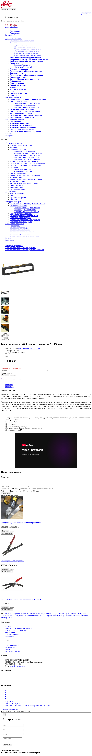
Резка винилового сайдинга (21, 113)
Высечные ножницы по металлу (26, 53)
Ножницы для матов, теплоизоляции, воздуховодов (22, 599)
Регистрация (86, 13)
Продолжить (6, 493)
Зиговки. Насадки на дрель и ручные (25, 79)
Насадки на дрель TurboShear (22, 109)
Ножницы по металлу (18, 45)
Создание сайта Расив (9, 709)
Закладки (8, 649)
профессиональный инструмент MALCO (30, 615)
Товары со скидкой (12, 703)
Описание (9, 385)
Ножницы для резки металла (25, 47)
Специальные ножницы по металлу (28, 49)
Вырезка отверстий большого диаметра (26, 71)
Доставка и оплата (12, 634)
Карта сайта (9, 701)
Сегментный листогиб (23, 67)
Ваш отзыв (5, 487)
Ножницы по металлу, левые (12, 561)
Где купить (9, 135)
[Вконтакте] (5, 677)
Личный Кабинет (12, 645)
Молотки (13, 43)
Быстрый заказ (7, 533)
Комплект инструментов (14, 119)
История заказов (11, 647)
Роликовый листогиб (22, 65)
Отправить (7, 745)
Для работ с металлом (13, 39)
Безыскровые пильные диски (22, 41)
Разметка (13, 95)
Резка (12, 91)
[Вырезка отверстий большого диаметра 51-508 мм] (18, 286)
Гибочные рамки (17, 81)
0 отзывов (5, 379)
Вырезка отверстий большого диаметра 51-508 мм (24, 250)
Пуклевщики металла (19, 69)
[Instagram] (5, 681)
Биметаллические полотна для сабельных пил (28, 99)
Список (4, 371)
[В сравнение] (15, 375)
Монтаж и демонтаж (18, 89)
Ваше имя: (5, 477)
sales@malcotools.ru (17, 666)
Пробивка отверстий (18, 93)
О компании (10, 632)
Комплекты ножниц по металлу (23, 127)
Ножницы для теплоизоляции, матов (25, 111)
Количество (5, 373)
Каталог (8, 133)
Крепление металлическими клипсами (25, 57)
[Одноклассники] (5, 679)
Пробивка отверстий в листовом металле (26, 61)
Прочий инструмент (18, 85)
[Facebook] (5, 675)
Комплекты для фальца (19, 123)
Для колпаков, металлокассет (22, 129)
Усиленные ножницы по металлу (27, 51)
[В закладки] (13, 375)
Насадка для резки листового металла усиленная (21, 523)
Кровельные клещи (18, 77)
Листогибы (14, 63)
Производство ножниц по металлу (18, 628)
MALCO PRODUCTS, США (29, 349)
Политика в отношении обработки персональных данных (27, 706)
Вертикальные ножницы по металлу (28, 55)
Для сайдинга (10, 87)
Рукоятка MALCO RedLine (15, 630)
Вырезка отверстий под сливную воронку (27, 75)
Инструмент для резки (14, 97)
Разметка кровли (17, 83)
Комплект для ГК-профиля (21, 125)
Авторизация (86, 15)
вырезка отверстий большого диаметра (36, 613)
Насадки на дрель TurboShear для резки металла (29, 59)
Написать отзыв (15, 379)
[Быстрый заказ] (11, 375)
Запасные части (16, 73)
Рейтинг (4, 491)
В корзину (5, 375)
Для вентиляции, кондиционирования (25, 131)
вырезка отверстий (12, 613)
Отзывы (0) (9, 387)
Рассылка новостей (12, 651)
